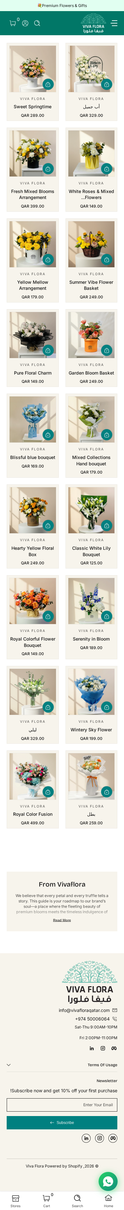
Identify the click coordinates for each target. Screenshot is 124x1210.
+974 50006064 (92, 1018)
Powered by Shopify (63, 1166)
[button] (37, 23)
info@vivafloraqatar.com (84, 1010)
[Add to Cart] (106, 84)
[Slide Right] (11, 5)
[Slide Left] (112, 5)
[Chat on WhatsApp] (108, 1181)
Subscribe (65, 1122)
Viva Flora (35, 1166)
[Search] (37, 23)
